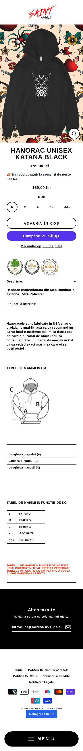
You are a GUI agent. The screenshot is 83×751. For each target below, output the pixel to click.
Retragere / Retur (41, 714)
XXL (67, 207)
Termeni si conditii (56, 676)
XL (52, 207)
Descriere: (15, 281)
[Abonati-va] (67, 627)
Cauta (19, 670)
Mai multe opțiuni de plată (41, 246)
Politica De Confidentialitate (48, 670)
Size (41, 196)
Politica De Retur (25, 676)
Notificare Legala (41, 682)
